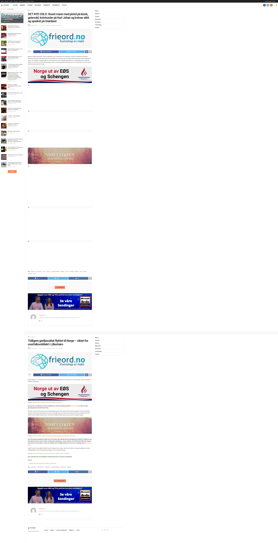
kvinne (48, 271)
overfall (71, 271)
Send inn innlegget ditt (61, 530)
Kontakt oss (71, 530)
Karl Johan (38, 271)
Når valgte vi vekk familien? (14, 131)
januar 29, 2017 (42, 25)
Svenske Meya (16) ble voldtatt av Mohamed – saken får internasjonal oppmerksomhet (15, 140)
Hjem (29, 10)
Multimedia (16, 1)
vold (34, 273)
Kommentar (21, 1)
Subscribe (61, 287)
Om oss (78, 530)
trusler (30, 273)
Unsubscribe (61, 480)
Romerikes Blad (74, 406)
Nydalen (62, 271)
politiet (76, 271)
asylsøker (33, 467)
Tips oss (46, 530)
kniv (44, 271)
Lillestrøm (47, 467)
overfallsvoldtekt (55, 467)
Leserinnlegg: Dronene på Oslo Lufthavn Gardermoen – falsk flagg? (14, 164)
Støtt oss (52, 530)
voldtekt (69, 467)
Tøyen (84, 271)
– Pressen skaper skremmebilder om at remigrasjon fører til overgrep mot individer (15, 66)
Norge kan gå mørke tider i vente (15, 92)
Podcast (32, 1)
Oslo (67, 271)
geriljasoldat (40, 467)
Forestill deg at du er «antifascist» (15, 154)
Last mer (12, 171)
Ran (81, 271)
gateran (33, 271)
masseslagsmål (55, 271)
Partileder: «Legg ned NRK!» (14, 116)
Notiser (2, 1)
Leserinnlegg (27, 1)
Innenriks (7, 1)
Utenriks (11, 1)
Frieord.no (34, 25)
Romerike (63, 467)
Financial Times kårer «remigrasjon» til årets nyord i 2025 (14, 86)
